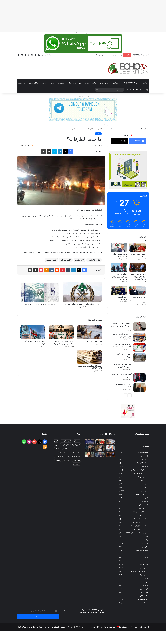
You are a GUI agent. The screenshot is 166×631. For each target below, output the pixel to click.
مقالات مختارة (33, 83)
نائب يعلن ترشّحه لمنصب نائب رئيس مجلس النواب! (121, 335)
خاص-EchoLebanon (131, 83)
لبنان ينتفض (50, 260)
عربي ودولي (104, 83)
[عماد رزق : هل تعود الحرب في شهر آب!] (100, 454)
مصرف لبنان (76, 460)
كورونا (144, 487)
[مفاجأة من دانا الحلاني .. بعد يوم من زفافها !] (100, 448)
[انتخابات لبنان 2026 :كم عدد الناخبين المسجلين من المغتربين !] (139, 326)
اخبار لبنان (116, 83)
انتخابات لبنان (143, 505)
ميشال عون (66, 460)
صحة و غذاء (72, 83)
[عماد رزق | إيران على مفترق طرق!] (89, 448)
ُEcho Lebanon (124, 627)
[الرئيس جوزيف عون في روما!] (137, 247)
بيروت (56, 445)
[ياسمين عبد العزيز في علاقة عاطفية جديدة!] (89, 454)
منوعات (44, 83)
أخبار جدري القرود (140, 473)
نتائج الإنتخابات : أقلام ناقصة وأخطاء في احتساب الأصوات (122, 345)
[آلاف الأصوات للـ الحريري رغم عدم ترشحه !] (139, 377)
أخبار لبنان (77, 441)
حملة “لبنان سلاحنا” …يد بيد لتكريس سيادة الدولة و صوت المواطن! (62, 342)
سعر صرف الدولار (64, 452)
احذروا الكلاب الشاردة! (94, 341)
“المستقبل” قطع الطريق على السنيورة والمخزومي (121, 365)
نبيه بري (58, 460)
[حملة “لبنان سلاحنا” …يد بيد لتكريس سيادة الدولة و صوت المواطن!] (61, 332)
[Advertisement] (98, 16)
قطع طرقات (65, 260)
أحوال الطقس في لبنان (138, 470)
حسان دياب (58, 448)
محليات (84, 129)
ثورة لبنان (79, 260)
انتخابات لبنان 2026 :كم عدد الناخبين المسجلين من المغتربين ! (121, 325)
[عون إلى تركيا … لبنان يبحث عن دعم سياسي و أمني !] (137, 290)
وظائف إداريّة (139, 463)
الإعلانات (39, 627)
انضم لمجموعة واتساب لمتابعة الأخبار (83, 33)
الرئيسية (144, 83)
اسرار (53, 83)
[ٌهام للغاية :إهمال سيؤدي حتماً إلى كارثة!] (32, 332)
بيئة (146, 540)
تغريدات (145, 543)
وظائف (143, 459)
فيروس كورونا (76, 456)
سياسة (143, 484)
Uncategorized (142, 452)
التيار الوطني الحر (66, 441)
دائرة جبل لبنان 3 (138, 529)
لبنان (67, 456)
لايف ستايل (144, 589)
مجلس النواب (59, 456)
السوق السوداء (76, 445)
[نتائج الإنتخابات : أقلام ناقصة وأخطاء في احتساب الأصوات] (139, 347)
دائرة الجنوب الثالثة (137, 519)
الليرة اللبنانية (65, 445)
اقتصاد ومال (144, 501)
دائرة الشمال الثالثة (137, 526)
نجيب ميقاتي (76, 464)
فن (80, 83)
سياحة (87, 83)
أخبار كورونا (142, 477)
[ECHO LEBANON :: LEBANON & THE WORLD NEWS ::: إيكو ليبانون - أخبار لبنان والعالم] (128, 68)
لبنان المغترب (143, 592)
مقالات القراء (8, 83)
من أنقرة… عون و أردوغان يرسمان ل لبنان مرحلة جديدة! (119, 276)
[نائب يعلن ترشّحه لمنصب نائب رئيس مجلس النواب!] (139, 337)
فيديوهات (61, 83)
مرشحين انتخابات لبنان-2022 (136, 533)
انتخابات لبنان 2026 (139, 512)
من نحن (46, 627)
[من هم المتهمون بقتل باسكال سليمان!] (119, 247)
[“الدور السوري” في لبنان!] (119, 290)
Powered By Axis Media (139, 627)
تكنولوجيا (145, 547)
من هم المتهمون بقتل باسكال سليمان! (110, 55)
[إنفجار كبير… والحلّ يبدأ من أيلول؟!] (139, 357)
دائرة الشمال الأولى (137, 522)
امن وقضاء (142, 480)
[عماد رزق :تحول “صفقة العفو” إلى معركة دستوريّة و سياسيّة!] (137, 267)
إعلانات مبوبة (21, 83)
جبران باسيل (76, 448)
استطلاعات (142, 508)
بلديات (146, 536)
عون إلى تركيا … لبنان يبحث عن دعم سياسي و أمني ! (138, 299)
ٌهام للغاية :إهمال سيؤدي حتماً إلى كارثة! (34, 342)
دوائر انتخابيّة (142, 515)
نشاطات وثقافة (141, 494)
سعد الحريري (76, 452)
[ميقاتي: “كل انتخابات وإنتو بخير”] (139, 387)
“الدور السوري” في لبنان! (122, 298)
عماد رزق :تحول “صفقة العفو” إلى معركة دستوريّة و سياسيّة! (138, 276)
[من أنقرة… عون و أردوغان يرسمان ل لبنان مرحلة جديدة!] (119, 267)
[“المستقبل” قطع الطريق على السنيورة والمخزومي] (139, 367)
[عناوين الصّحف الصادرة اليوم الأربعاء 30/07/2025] (89, 357)
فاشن (146, 578)
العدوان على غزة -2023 (138, 571)
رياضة (94, 83)
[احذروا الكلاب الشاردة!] (89, 332)
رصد (146, 554)
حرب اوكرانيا (141, 575)
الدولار (56, 441)
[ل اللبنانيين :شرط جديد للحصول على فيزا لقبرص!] (89, 441)
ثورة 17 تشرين (93, 260)
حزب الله (67, 448)
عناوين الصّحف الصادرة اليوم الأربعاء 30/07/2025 (90, 367)
